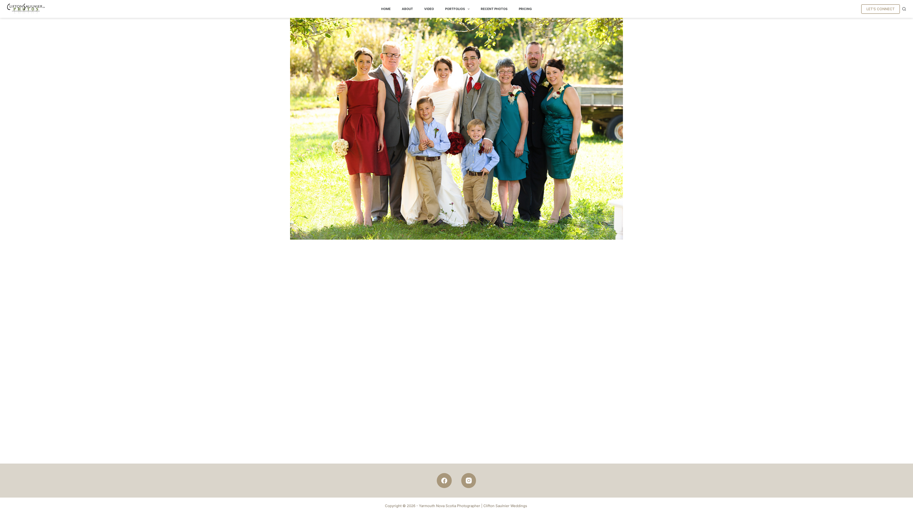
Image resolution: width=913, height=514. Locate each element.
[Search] (904, 9)
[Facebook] (444, 480)
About (407, 9)
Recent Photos (494, 9)
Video (429, 9)
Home (386, 9)
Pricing (525, 9)
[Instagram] (468, 480)
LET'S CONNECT (880, 9)
